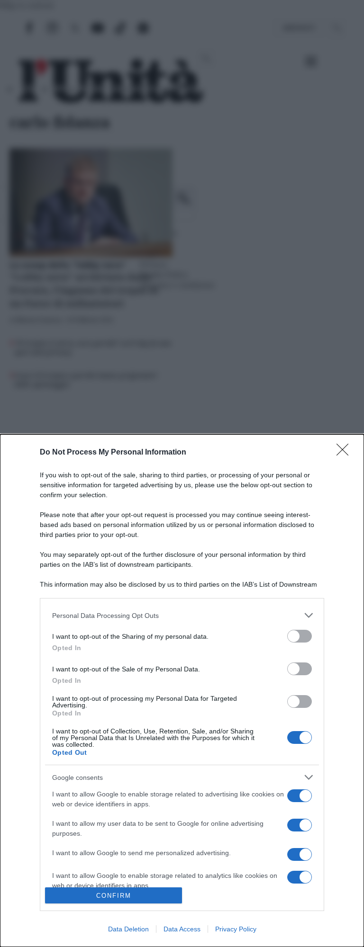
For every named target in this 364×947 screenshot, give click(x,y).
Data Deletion (128, 929)
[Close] (346, 453)
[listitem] (182, 615)
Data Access (182, 929)
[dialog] (182, 690)
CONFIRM (113, 895)
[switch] (299, 636)
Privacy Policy (235, 929)
